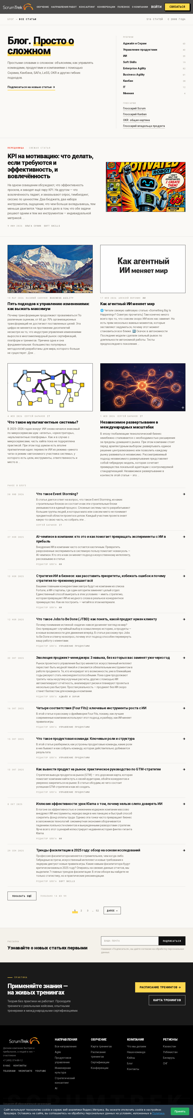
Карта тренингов (167, 1000)
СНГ (165, 1063)
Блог (130, 1063)
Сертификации (100, 1062)
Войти (156, 7)
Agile (58, 1052)
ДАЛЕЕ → (112, 910)
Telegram (9, 1071)
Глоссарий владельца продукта (144, 125)
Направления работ (64, 7)
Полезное (123, 7)
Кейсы (131, 1057)
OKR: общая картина (136, 120)
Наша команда (136, 1052)
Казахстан (169, 1046)
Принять (180, 1111)
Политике (158, 1113)
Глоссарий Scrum (134, 108)
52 (97, 910)
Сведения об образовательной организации (27, 1104)
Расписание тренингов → (160, 987)
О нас (6, 1065)
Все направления (66, 1046)
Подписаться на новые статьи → (31, 87)
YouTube (40, 1071)
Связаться (177, 6)
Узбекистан (170, 1052)
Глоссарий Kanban (135, 114)
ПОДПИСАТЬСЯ (172, 940)
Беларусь (169, 1057)
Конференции (106, 7)
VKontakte (25, 1071)
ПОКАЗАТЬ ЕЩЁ (22, 895)
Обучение (43, 7)
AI (56, 1088)
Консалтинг (87, 7)
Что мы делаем (136, 1046)
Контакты (19, 1065)
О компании (140, 7)
